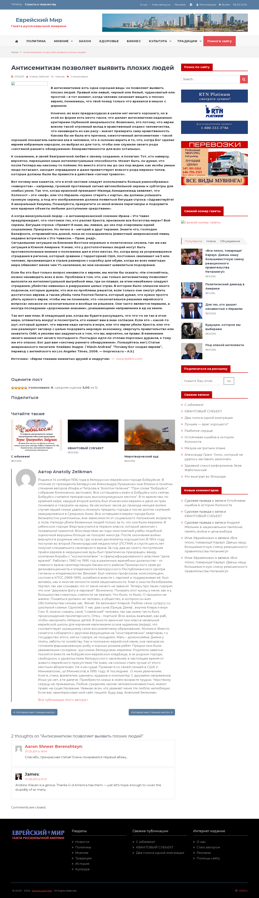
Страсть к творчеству (40, 4)
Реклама (180, 4)
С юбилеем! (20, 456)
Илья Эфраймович (199, 538)
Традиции (83, 858)
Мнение (60, 76)
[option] (77, 4)
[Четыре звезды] (22, 387)
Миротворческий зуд (141, 456)
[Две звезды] (16, 387)
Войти (226, 4)
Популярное (193, 241)
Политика (83, 847)
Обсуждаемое (230, 241)
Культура (82, 869)
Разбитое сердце (199, 431)
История (82, 864)
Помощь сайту (208, 858)
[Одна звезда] (12, 387)
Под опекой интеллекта (224, 345)
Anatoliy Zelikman (39, 76)
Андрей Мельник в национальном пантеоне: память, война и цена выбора (214, 527)
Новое (211, 241)
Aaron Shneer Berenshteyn (53, 746)
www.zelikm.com (129, 359)
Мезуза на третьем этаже (205, 448)
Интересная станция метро (35, 712)
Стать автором (161, 4)
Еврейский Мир (39, 19)
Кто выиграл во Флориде (205, 476)
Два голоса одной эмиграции (209, 418)
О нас (144, 4)
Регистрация (208, 4)
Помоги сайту (219, 41)
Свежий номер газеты (202, 211)
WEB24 (243, 890)
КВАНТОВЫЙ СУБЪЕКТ (86, 448)
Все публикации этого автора (62, 700)
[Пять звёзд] (25, 387)
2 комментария (79, 76)
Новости (82, 842)
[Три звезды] (19, 387)
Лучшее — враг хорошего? (206, 424)
